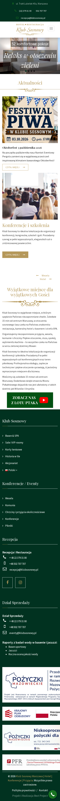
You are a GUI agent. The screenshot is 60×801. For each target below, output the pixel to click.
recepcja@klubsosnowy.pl (33, 18)
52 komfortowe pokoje (30, 43)
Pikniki (9, 525)
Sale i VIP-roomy (14, 442)
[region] (30, 56)
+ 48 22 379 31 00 (18, 557)
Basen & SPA (12, 435)
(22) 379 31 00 (25, 10)
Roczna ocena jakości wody (23, 654)
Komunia (10, 505)
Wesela (9, 498)
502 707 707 (41, 10)
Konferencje (12, 519)
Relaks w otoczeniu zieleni (30, 60)
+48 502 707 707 (17, 563)
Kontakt (43, 790)
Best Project (41, 795)
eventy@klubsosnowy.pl (22, 633)
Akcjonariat (11, 463)
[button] (30, 56)
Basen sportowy (17, 646)
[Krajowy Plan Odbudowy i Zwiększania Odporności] (30, 714)
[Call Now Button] (52, 794)
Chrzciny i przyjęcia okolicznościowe (25, 512)
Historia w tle (12, 456)
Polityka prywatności (23, 790)
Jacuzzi (12, 650)
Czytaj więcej (13, 167)
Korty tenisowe (13, 449)
